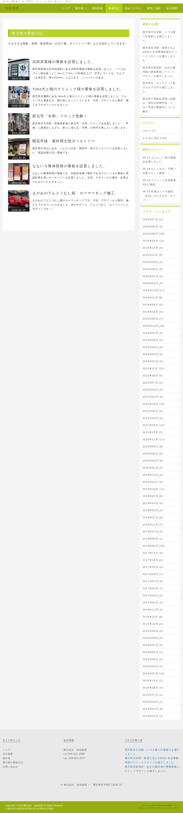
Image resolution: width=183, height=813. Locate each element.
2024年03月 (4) (153, 311)
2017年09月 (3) (153, 567)
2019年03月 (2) (153, 510)
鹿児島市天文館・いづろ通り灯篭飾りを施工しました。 (159, 36)
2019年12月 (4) (153, 474)
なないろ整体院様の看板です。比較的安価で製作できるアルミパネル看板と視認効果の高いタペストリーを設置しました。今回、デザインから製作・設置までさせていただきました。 (80, 177)
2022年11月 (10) (153, 368)
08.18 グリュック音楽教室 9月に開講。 (159, 182)
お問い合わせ (10, 766)
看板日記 (114, 8)
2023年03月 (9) (153, 354)
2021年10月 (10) (154, 403)
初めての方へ (133, 8)
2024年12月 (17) (154, 290)
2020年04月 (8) (153, 460)
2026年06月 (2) (153, 226)
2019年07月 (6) (153, 496)
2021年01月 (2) (153, 432)
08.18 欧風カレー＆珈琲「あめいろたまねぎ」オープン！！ (159, 195)
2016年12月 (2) (153, 609)
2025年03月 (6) (153, 276)
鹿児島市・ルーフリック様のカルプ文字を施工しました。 (159, 87)
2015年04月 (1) (153, 701)
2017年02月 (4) (153, 602)
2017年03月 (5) (153, 595)
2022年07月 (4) (153, 382)
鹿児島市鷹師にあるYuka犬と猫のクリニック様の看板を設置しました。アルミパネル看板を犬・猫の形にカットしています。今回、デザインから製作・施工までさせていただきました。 (80, 100)
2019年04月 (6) (153, 503)
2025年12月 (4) (153, 247)
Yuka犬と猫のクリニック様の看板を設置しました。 (78, 89)
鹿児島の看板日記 (13, 762)
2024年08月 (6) (153, 304)
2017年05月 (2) (153, 588)
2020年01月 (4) (153, 467)
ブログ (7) (149, 130)
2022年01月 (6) (153, 396)
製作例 (80, 8)
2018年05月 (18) (154, 545)
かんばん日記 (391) (155, 138)
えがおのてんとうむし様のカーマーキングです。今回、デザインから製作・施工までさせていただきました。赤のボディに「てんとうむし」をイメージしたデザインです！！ (80, 204)
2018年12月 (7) (153, 524)
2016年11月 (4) (153, 616)
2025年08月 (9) (153, 269)
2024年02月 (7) (153, 318)
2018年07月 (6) (153, 531)
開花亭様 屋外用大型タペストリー (63, 141)
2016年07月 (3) (153, 645)
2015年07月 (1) (153, 694)
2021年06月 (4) (153, 411)
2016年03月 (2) (153, 666)
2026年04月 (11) (153, 240)
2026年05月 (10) (154, 233)
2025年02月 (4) (153, 283)
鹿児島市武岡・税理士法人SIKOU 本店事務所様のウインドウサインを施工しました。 (160, 54)
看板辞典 (97, 8)
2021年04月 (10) (154, 425)
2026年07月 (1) (153, 219)
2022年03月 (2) (153, 389)
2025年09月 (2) (153, 262)
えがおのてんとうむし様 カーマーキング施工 (73, 193)
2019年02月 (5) (153, 517)
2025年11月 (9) (153, 254)
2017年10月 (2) (153, 560)
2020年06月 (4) (153, 453)
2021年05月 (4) (153, 418)
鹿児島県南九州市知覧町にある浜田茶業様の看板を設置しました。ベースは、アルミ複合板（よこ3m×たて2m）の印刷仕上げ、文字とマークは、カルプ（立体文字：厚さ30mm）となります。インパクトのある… (80, 73)
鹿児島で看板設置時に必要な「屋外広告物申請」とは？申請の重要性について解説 (159, 105)
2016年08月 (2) (153, 638)
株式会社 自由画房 (33, 805)
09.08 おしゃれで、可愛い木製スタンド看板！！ (159, 171)
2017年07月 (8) (153, 581)
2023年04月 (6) (153, 347)
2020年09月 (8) (153, 446)
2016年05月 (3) (153, 659)
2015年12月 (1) (153, 680)
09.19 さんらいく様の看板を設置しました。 (159, 159)
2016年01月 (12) (154, 673)
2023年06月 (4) (153, 340)
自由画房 (12, 8)
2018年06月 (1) (153, 538)
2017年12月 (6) (153, 553)
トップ (66, 8)
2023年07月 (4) (153, 333)
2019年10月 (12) (154, 489)
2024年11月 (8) (153, 297)
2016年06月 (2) (153, 652)
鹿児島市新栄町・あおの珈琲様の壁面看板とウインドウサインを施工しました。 (159, 72)
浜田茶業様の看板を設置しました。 (63, 62)
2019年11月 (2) (153, 482)
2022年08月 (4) (153, 375)
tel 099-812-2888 (74, 754)
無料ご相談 (154, 8)
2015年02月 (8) (153, 708)
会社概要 (171, 8)
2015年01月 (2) (153, 716)
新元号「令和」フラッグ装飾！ (59, 116)
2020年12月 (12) (154, 439)
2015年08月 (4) (153, 687)
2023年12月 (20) (154, 325)
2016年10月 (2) (153, 623)
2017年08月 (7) (153, 574)
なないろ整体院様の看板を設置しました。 (69, 166)
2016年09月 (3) (153, 631)
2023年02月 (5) (153, 361)
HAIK (175, 808)
